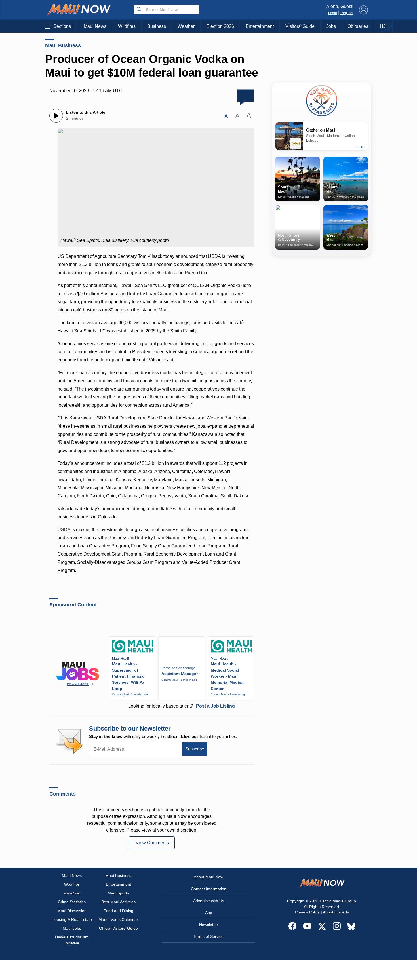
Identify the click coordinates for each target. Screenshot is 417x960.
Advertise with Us (208, 900)
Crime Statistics (72, 902)
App (208, 912)
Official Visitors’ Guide (118, 928)
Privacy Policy (307, 912)
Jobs (331, 26)
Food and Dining (118, 910)
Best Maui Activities (118, 902)
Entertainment (260, 26)
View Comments (152, 842)
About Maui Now (208, 877)
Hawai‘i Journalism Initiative (72, 940)
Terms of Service (208, 936)
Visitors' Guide (300, 26)
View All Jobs (78, 684)
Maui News (95, 26)
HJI (383, 26)
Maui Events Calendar (118, 919)
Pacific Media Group (338, 901)
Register (346, 13)
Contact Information (208, 889)
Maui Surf (72, 893)
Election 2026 (220, 26)
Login (332, 13)
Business (156, 26)
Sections (62, 26)
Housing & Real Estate (72, 919)
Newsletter (208, 924)
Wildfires (127, 26)
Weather (186, 26)
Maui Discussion (72, 910)
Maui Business (63, 45)
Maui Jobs (72, 928)
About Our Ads (336, 912)
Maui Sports (118, 893)
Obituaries (358, 26)
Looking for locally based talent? (181, 706)
